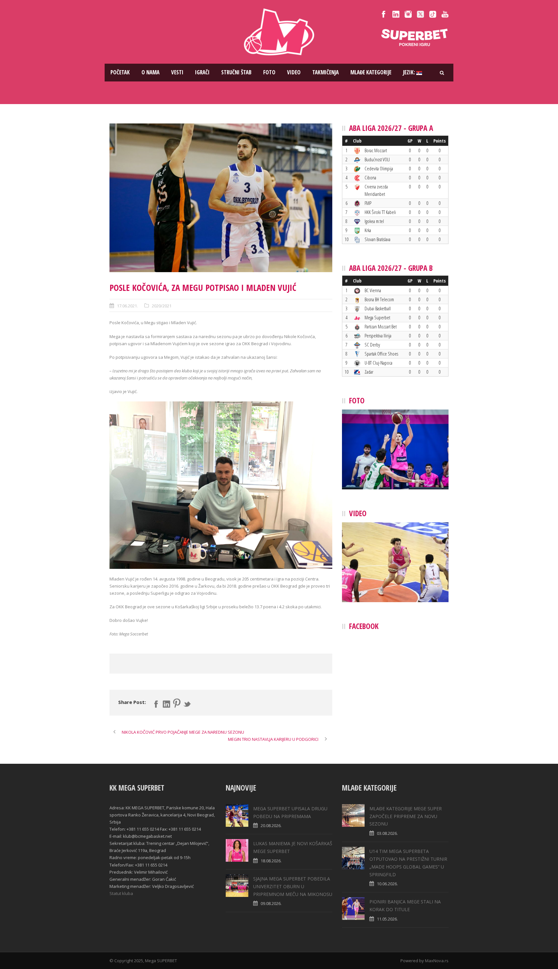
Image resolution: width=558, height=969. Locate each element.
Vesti (177, 72)
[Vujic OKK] (220, 197)
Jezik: (409, 72)
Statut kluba (121, 893)
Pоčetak (120, 72)
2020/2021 (161, 306)
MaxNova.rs (437, 961)
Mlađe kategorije (370, 72)
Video (294, 72)
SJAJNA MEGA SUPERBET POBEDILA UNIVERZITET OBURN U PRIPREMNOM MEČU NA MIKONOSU (292, 886)
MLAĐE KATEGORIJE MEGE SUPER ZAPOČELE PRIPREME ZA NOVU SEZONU (405, 816)
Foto (269, 72)
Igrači (202, 72)
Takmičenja (325, 72)
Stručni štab (236, 72)
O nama (150, 72)
